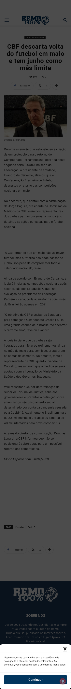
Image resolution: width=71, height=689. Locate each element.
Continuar (35, 679)
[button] (65, 649)
